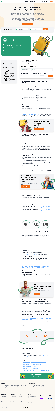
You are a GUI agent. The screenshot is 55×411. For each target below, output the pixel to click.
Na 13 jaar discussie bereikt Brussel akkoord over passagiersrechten (15, 385)
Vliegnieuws (3, 383)
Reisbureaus (30, 402)
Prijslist (2, 401)
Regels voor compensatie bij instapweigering (30, 368)
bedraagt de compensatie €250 (45, 204)
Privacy (40, 407)
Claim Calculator (3, 399)
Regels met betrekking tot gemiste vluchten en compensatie (33, 366)
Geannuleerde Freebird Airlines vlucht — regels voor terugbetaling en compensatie (9, 70)
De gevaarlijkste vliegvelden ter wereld (38, 385)
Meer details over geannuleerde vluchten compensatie (32, 364)
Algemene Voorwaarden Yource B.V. (48, 407)
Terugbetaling (3, 396)
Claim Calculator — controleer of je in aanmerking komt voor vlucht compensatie (36, 370)
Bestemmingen (30, 400)
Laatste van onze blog (31, 383)
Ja (34, 376)
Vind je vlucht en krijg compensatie (9, 63)
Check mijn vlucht (25, 186)
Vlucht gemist (12, 401)
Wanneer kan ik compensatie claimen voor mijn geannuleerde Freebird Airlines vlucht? (10, 73)
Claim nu (50, 75)
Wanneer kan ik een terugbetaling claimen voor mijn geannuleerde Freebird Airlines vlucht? (10, 76)
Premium (43, 1)
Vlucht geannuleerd (13, 399)
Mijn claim (51, 1)
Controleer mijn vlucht (27, 23)
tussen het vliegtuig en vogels (30, 254)
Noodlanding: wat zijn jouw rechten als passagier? (39, 386)
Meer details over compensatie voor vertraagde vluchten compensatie (34, 362)
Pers (20, 399)
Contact (39, 1)
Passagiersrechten (13, 396)
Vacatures (20, 401)
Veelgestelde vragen (13, 403)
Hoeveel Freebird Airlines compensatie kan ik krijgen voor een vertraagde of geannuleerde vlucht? (9, 79)
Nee (40, 376)
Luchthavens (30, 399)
